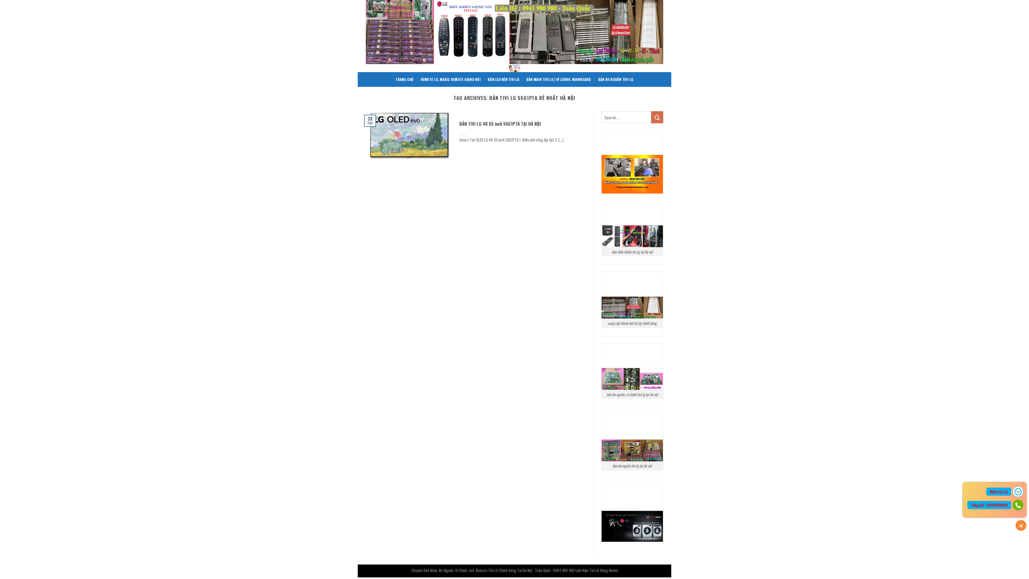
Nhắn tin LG (999, 491)
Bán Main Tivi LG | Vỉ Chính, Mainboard (558, 79)
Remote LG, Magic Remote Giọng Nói (451, 79)
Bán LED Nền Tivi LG (503, 79)
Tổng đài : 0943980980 (989, 505)
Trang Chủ (404, 79)
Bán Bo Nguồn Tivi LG (615, 79)
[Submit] (657, 117)
